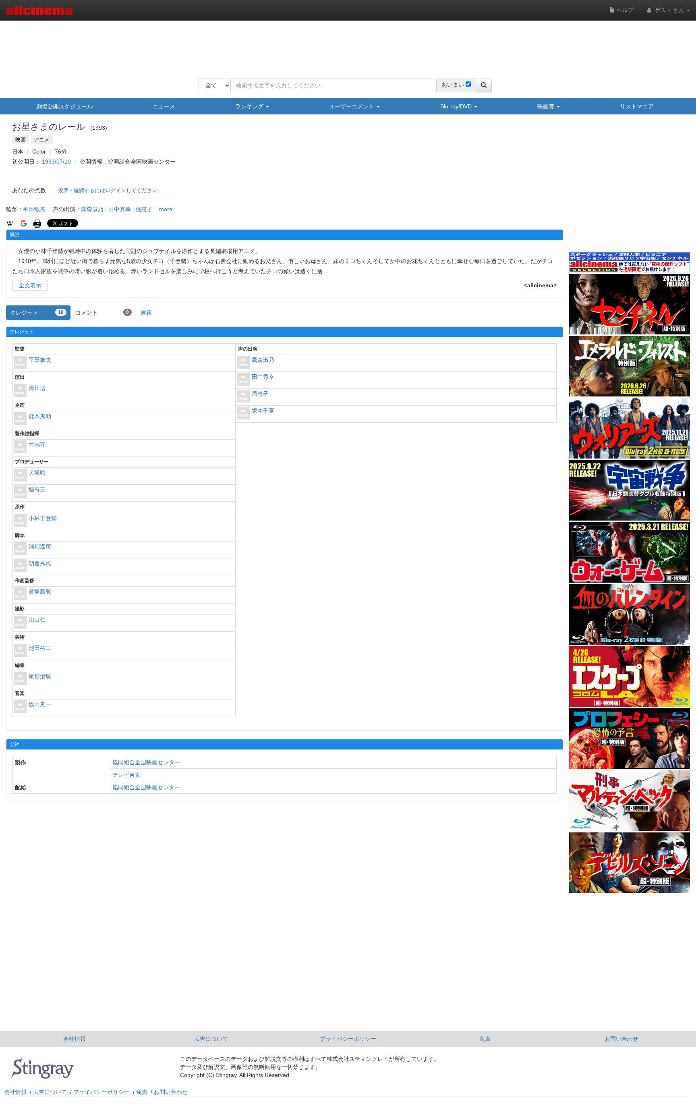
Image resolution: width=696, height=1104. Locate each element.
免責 (485, 1039)
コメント (102, 312)
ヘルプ (624, 10)
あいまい (452, 84)
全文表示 (30, 285)
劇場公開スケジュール (64, 106)
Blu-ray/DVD (456, 106)
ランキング (250, 106)
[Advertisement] (345, 44)
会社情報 (74, 1039)
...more (163, 209)
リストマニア (637, 106)
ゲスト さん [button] (669, 10)
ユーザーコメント (352, 106)
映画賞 (546, 106)
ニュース (164, 106)
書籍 (146, 312)
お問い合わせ (621, 1039)
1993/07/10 (56, 161)
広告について (211, 1039)
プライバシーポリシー (348, 1039)
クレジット (37, 312)
